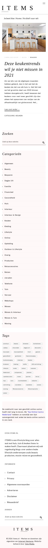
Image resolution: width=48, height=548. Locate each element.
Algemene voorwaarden (18, 484)
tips (4, 380)
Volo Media (29, 544)
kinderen (6, 364)
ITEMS (19, 8)
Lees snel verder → (12, 109)
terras (37, 376)
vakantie (34, 380)
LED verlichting (36, 364)
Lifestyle (8, 232)
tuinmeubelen (22, 380)
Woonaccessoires (18, 389)
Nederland (6, 372)
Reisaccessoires (11, 266)
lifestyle (5, 368)
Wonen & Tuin (11, 318)
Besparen (9, 175)
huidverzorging (8, 360)
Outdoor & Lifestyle (13, 249)
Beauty (8, 169)
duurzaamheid (18, 352)
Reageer (33, 57)
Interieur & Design (13, 215)
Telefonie (8, 284)
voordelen (18, 385)
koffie (25, 364)
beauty (16, 343)
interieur (20, 360)
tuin (12, 380)
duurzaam (6, 352)
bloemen (25, 343)
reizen (19, 376)
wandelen (29, 385)
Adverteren (12, 490)
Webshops (9, 301)
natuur (24, 368)
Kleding (8, 226)
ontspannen (18, 372)
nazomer (33, 368)
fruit (29, 352)
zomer (5, 393)
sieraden (8, 278)
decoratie (38, 348)
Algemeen (9, 164)
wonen (39, 385)
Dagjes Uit (9, 181)
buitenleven (37, 343)
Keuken (19, 116)
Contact (11, 472)
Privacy (10, 478)
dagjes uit (27, 348)
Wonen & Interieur (13, 312)
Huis (6, 204)
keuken (30, 360)
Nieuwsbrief (13, 502)
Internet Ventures (25, 541)
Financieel (9, 192)
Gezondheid (10, 198)
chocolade (16, 348)
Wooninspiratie (33, 389)
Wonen (8, 306)
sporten (28, 376)
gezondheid (6, 356)
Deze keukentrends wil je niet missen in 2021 (23, 69)
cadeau (5, 348)
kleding (16, 364)
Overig (7, 255)
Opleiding (9, 244)
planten (29, 372)
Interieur (8, 209)
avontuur (6, 343)
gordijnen (18, 356)
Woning (8, 324)
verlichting (6, 385)
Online (7, 238)
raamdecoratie (7, 376)
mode (15, 368)
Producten (9, 261)
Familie (8, 186)
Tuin (6, 289)
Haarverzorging (30, 356)
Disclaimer (12, 496)
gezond (38, 352)
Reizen (7, 272)
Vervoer (8, 295)
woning (5, 389)
